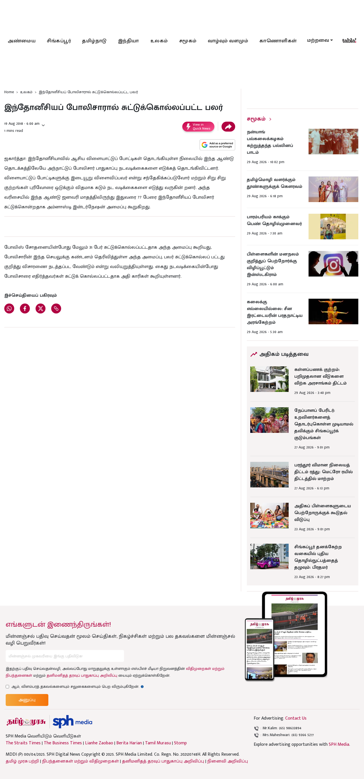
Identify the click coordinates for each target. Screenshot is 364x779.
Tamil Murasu (158, 743)
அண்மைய (22, 41)
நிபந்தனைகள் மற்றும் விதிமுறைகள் (80, 761)
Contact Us (296, 718)
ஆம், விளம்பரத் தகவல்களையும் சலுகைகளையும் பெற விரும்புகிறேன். (77, 686)
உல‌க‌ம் (159, 41)
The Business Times (63, 743)
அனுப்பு (27, 700)
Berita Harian (129, 743)
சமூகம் (188, 41)
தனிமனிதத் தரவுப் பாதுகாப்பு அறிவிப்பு (82, 675)
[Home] (72, 721)
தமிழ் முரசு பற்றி (22, 761)
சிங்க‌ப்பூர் (59, 41)
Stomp (180, 743)
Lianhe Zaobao (99, 743)
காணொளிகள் (278, 41)
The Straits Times (23, 743)
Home (9, 92)
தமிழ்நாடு (94, 41)
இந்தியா (128, 41)
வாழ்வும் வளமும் (228, 41)
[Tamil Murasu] (26, 721)
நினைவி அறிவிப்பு (227, 761)
